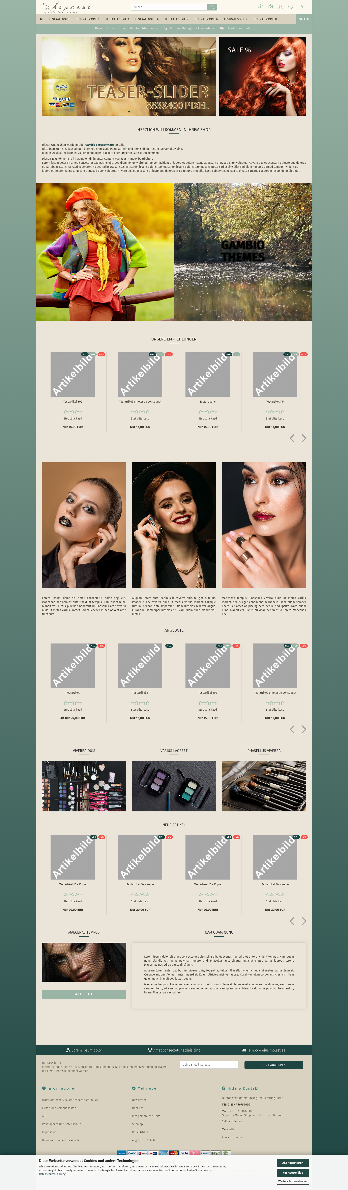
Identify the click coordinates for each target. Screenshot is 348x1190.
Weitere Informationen (293, 1181)
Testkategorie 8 (265, 19)
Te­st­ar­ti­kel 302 (72, 401)
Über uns (138, 1108)
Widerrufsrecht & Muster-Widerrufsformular (70, 1100)
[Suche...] (212, 7)
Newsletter (139, 1100)
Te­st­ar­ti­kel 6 (207, 401)
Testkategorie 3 (117, 19)
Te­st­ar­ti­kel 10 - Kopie (72, 884)
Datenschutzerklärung (52, 1173)
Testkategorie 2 (87, 19)
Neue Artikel (140, 1132)
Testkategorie (59, 19)
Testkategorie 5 (176, 19)
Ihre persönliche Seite (146, 1116)
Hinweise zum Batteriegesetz (60, 1140)
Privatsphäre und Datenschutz (61, 1124)
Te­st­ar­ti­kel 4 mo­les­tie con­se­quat (140, 401)
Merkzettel (228, 1129)
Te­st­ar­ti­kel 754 (275, 401)
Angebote (84, 994)
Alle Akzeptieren (292, 1163)
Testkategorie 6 (206, 19)
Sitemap (137, 1124)
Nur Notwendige (293, 1172)
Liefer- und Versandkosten (59, 1108)
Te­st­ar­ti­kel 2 (140, 692)
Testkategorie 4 (146, 19)
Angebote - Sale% (143, 1140)
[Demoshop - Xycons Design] (67, 7)
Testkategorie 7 (235, 19)
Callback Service (232, 1121)
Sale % (304, 19)
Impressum (49, 1132)
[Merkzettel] (291, 7)
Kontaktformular (232, 1137)
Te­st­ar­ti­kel (73, 692)
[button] (271, 7)
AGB (44, 1116)
